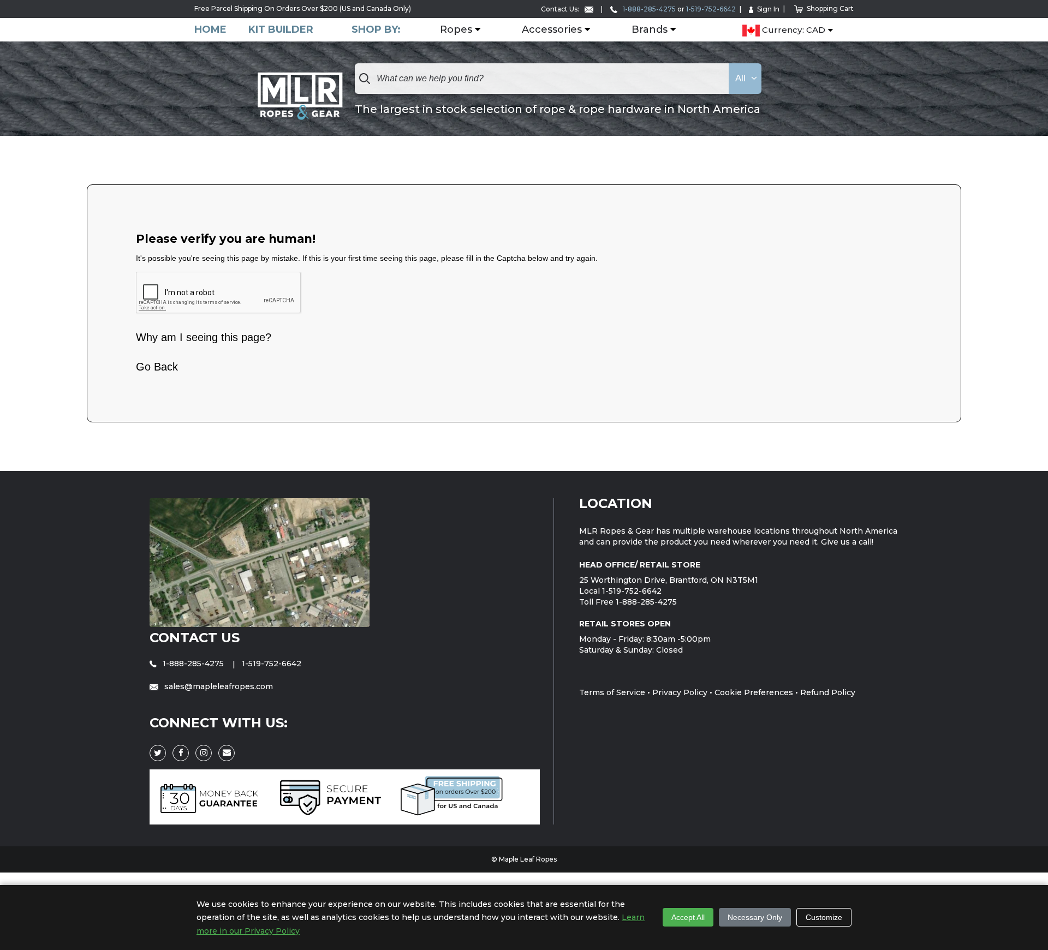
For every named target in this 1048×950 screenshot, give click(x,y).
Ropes (456, 30)
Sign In (768, 9)
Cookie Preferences (753, 692)
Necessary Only (755, 917)
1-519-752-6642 (711, 9)
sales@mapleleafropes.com (217, 686)
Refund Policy (827, 692)
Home (210, 30)
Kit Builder (280, 30)
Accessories (552, 30)
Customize (824, 917)
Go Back (157, 367)
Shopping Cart (830, 8)
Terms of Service (612, 692)
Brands (650, 30)
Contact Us (195, 638)
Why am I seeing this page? (203, 337)
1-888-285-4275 (648, 9)
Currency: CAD (792, 30)
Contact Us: (561, 9)
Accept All (688, 917)
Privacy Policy (679, 692)
